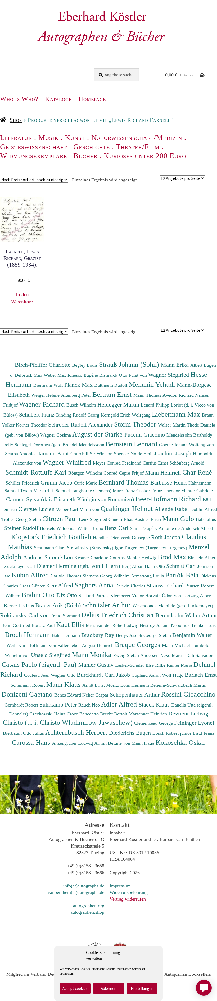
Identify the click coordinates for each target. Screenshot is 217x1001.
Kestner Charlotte (92, 557)
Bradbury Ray (98, 635)
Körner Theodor (32, 425)
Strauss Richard (166, 585)
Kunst (75, 137)
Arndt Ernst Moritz (101, 685)
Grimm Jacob (57, 482)
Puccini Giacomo (145, 434)
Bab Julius (206, 519)
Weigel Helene (46, 395)
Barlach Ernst (201, 674)
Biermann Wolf (48, 385)
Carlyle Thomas (67, 575)
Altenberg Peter (76, 395)
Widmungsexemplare (33, 156)
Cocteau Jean (37, 675)
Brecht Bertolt (114, 714)
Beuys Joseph (129, 635)
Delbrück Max (29, 375)
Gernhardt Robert (21, 705)
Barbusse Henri (169, 482)
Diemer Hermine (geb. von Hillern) (79, 566)
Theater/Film (138, 147)
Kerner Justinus (19, 605)
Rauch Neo (89, 705)
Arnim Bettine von (113, 743)
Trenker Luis (203, 625)
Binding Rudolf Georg (78, 415)
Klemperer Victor (127, 595)
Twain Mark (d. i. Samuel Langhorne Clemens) (65, 490)
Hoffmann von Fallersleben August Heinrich (71, 645)
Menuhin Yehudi (153, 384)
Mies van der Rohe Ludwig (113, 625)
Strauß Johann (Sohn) (130, 364)
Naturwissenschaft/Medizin (136, 137)
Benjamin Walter (192, 635)
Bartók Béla (182, 575)
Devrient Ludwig (188, 713)
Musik (48, 137)
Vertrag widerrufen (128, 899)
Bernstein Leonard (132, 444)
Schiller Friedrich (23, 483)
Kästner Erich (148, 519)
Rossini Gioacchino (188, 694)
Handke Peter (106, 537)
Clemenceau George (154, 723)
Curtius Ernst (156, 463)
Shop (16, 120)
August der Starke (98, 434)
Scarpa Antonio (20, 453)
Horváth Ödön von (163, 595)
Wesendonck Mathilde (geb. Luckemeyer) (172, 605)
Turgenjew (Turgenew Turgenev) (156, 547)
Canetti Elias (121, 519)
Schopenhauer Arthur (135, 694)
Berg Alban (133, 566)
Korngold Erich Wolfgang (126, 415)
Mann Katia (144, 743)
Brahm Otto (39, 595)
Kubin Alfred (31, 575)
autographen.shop (87, 912)
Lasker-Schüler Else (135, 665)
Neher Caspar (96, 695)
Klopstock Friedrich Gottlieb (52, 537)
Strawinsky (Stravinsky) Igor (95, 547)
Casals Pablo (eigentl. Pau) (40, 664)
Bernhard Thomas (124, 482)
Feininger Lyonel (194, 722)
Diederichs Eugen (130, 732)
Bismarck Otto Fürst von (123, 375)
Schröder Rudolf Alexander (81, 424)
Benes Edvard (68, 695)
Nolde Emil (142, 453)
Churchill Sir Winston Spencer (100, 453)
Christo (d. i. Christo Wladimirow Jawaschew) (68, 722)
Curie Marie (86, 483)
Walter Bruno (91, 528)
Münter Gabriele (197, 490)
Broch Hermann (28, 635)
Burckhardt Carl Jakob (104, 674)
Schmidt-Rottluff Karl (36, 472)
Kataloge (58, 98)
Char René (197, 472)
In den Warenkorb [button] (22, 298)
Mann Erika (175, 364)
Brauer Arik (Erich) (58, 605)
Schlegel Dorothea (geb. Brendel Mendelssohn (59, 444)
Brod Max (173, 557)
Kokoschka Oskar (180, 742)
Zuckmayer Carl (20, 566)
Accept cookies (75, 988)
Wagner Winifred (68, 462)
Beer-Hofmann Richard (169, 499)
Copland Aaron (147, 675)
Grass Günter (32, 585)
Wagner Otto (64, 675)
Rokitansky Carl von (25, 615)
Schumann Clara (50, 547)
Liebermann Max (177, 414)
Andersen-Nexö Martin (163, 655)
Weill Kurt (17, 645)
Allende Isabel (172, 509)
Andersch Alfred (197, 528)
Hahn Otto (155, 566)
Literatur (16, 137)
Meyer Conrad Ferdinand (118, 463)
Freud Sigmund (65, 615)
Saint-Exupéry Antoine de (155, 528)
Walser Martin (172, 425)
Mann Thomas (147, 395)
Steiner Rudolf (22, 528)
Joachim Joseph (173, 453)
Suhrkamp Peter (58, 704)
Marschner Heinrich (148, 714)
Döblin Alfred (203, 509)
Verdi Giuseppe (135, 537)
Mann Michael (176, 645)
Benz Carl (117, 528)
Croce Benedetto (83, 714)
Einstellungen (142, 988)
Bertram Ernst (112, 394)
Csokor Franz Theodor (158, 490)
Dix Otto (67, 595)
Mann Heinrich (163, 472)
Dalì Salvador (199, 655)
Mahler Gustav (96, 664)
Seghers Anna (95, 585)
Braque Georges (138, 645)
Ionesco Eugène (83, 375)
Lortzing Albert (197, 595)
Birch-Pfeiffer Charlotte (43, 364)
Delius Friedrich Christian (118, 615)
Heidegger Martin (119, 404)
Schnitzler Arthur (107, 605)
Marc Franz (124, 490)
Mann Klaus (64, 684)
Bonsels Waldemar (58, 528)
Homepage (92, 98)
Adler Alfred (120, 704)
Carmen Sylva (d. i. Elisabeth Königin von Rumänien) (70, 499)
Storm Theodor (136, 424)
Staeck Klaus (155, 704)
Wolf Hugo (173, 675)
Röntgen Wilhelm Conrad (93, 473)
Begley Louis (85, 365)
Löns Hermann (135, 685)
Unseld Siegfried (51, 655)
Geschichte (91, 147)
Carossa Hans (32, 742)
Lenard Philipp (156, 405)
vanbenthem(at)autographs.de (76, 892)
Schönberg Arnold (186, 463)
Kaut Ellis (71, 624)
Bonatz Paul (43, 625)
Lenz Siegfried (93, 519)
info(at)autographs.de (83, 885)
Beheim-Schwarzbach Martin (178, 685)
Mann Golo (179, 519)
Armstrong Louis (148, 575)
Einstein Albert (202, 557)
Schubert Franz (37, 414)
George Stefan (157, 635)
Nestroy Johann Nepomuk (165, 625)
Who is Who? (19, 98)
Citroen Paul (60, 519)
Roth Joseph (166, 537)
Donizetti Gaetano (28, 694)
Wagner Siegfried (169, 374)
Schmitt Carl (181, 566)
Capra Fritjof (132, 473)
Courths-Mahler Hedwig (134, 557)
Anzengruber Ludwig (73, 743)
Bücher (85, 156)
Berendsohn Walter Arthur (186, 615)
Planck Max (79, 384)
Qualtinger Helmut (128, 508)
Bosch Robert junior (172, 733)
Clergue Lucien (37, 509)
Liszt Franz (203, 733)
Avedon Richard (178, 395)
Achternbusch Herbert (77, 732)
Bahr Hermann (66, 635)
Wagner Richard (42, 404)
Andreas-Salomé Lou (48, 557)
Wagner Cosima (56, 435)
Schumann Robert (28, 685)
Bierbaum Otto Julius (24, 733)
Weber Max (55, 375)
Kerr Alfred (60, 585)
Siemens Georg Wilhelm (107, 575)
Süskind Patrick (94, 595)
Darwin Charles (131, 585)
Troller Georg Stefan (21, 519)
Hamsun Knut (53, 453)
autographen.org (88, 905)
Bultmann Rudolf (111, 385)
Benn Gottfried (16, 625)
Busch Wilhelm (81, 405)
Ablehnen (108, 988)
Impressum (120, 885)
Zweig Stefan (126, 655)
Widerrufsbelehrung (129, 892)
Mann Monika (92, 655)
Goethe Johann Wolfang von (186, 444)
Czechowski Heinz (48, 714)
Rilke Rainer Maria (174, 665)
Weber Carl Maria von (78, 509)
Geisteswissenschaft (33, 147)
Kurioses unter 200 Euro (145, 156)
